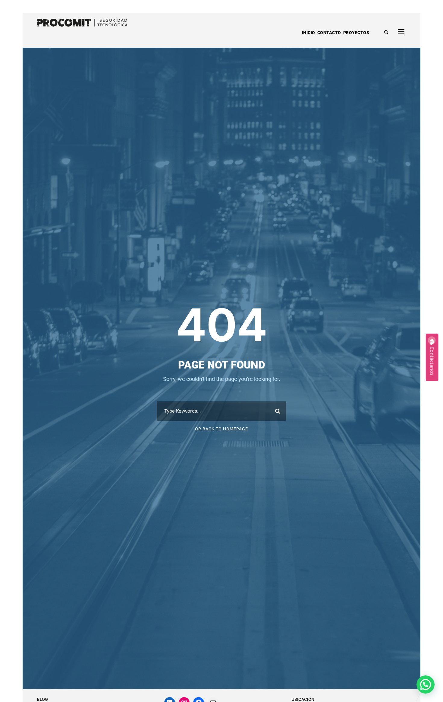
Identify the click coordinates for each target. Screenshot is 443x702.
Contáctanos (432, 361)
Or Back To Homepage (221, 428)
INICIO (308, 32)
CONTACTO (329, 32)
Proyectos (356, 32)
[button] (425, 684)
